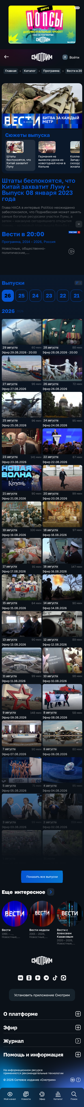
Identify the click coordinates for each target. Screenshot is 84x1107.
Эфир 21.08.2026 (14, 498)
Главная (10, 70)
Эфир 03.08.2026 (14, 827)
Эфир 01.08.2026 (14, 863)
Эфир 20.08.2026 (55, 498)
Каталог (30, 70)
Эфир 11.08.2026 (14, 681)
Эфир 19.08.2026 (14, 535)
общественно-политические (23, 250)
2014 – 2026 (32, 242)
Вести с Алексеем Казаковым (65, 933)
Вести (6, 930)
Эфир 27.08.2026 (14, 389)
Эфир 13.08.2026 (14, 644)
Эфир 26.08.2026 (55, 389)
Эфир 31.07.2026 (55, 863)
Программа (51, 70)
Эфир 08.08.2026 (55, 717)
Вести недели (39, 930)
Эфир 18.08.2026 (55, 535)
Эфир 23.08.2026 (14, 462)
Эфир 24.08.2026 (55, 425)
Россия (50, 242)
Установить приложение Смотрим (42, 995)
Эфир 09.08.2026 (14, 717)
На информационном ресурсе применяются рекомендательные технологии (33, 1072)
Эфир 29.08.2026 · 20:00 (19, 352)
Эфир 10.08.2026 (55, 681)
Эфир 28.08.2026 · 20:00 (60, 352)
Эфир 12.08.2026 (55, 644)
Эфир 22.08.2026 (55, 462)
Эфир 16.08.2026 (55, 571)
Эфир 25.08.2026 (14, 425)
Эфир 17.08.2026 (14, 571)
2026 (20, 311)
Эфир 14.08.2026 (55, 608)
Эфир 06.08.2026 (55, 754)
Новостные (11, 248)
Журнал (13, 1041)
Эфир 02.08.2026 (55, 827)
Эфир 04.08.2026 (55, 790)
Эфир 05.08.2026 (14, 790)
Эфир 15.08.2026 (14, 608)
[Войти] (65, 57)
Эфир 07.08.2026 (14, 754)
